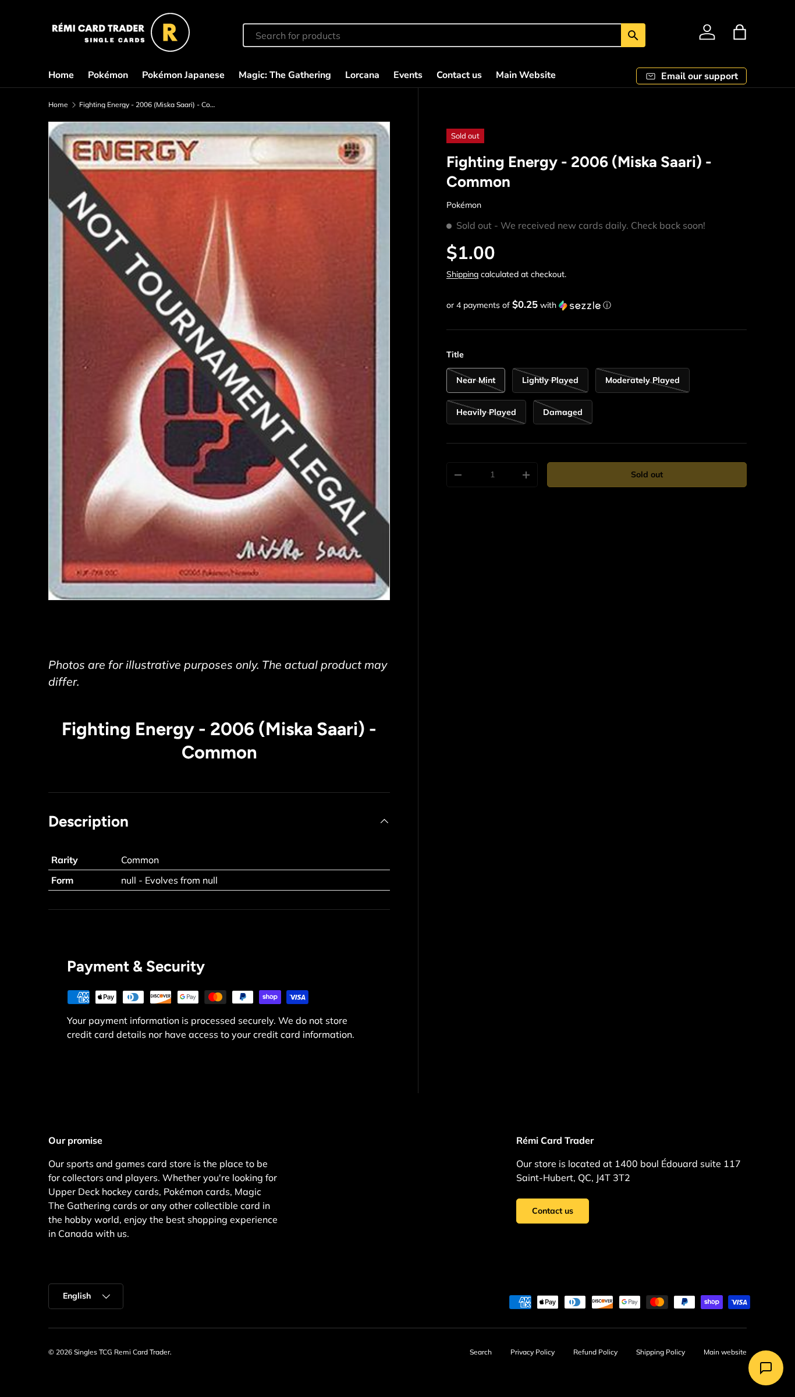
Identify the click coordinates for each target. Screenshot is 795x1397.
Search (481, 1352)
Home (61, 75)
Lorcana (362, 75)
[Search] (633, 35)
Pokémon (108, 75)
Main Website (526, 75)
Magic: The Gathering (285, 75)
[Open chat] (765, 1367)
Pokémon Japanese (183, 75)
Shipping (462, 274)
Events (408, 75)
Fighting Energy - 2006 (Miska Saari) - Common (149, 104)
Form (62, 880)
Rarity (64, 860)
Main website (725, 1352)
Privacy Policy (532, 1352)
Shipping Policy (660, 1352)
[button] (740, 32)
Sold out (647, 474)
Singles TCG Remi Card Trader (122, 1352)
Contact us (459, 75)
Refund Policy (595, 1352)
